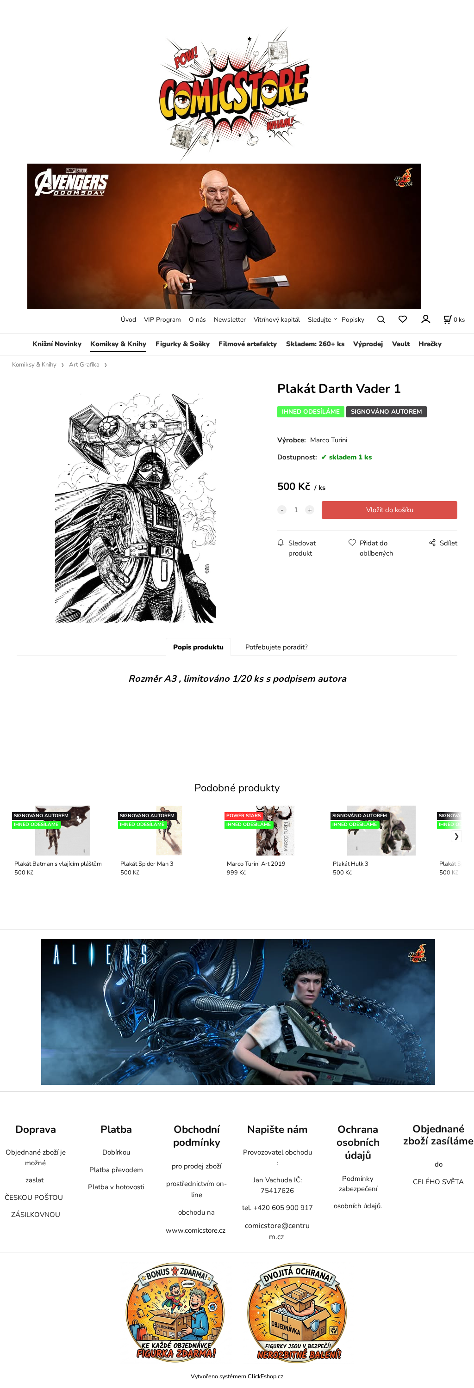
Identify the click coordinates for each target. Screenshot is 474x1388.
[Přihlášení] (425, 318)
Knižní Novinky (56, 344)
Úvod (128, 319)
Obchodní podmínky (196, 1136)
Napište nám (277, 1129)
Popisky (353, 319)
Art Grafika (84, 365)
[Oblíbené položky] (402, 319)
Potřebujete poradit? (276, 647)
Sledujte (319, 319)
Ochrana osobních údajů (358, 1142)
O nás (197, 319)
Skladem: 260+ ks (315, 344)
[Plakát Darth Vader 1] (136, 508)
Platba (116, 1129)
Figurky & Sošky (183, 344)
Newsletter (230, 319)
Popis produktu (198, 647)
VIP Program (162, 319)
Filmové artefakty (247, 344)
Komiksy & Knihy (118, 344)
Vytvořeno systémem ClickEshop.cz (237, 1376)
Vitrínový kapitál (277, 319)
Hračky (430, 344)
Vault (401, 344)
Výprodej (368, 344)
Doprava (35, 1129)
